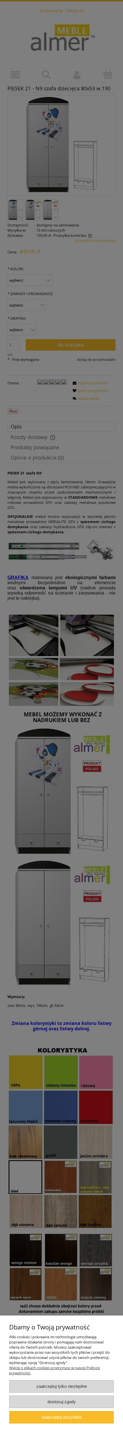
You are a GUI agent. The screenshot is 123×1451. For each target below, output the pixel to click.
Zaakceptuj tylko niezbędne (61, 1386)
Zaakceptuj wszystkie (61, 1417)
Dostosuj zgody (61, 1401)
